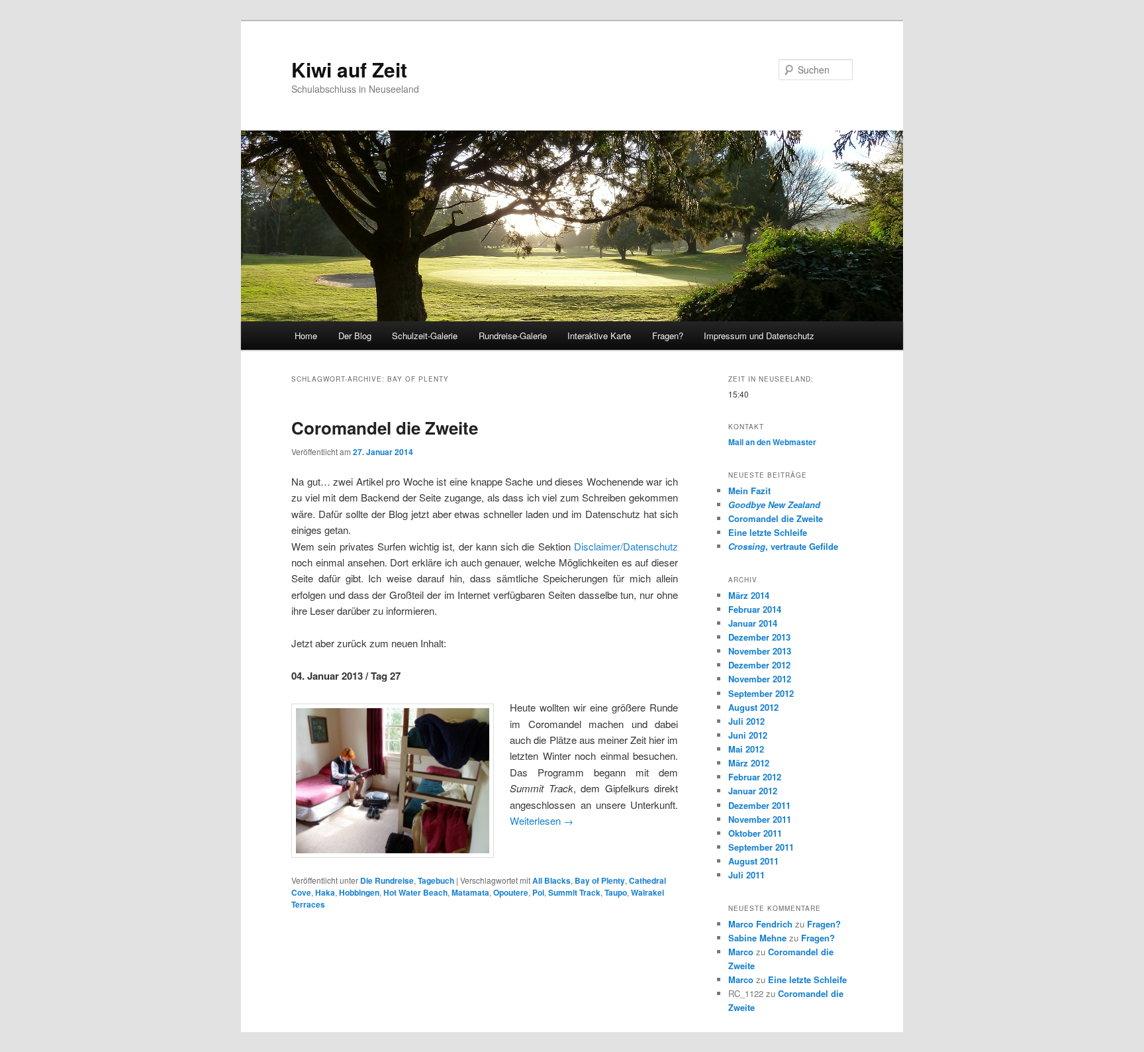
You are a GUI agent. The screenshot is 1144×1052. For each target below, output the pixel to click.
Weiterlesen (541, 820)
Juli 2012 (746, 721)
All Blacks (551, 880)
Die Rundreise (387, 880)
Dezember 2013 (759, 637)
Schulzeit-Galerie (424, 335)
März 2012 (748, 763)
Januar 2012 (752, 790)
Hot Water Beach (415, 892)
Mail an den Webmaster (772, 442)
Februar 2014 (754, 609)
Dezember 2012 (759, 664)
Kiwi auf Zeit (349, 69)
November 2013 (759, 651)
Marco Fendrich (760, 924)
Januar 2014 (752, 623)
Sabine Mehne (757, 937)
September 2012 (761, 693)
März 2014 (748, 595)
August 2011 (753, 861)
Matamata (470, 892)
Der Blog (354, 335)
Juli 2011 (746, 874)
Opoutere (510, 892)
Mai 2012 (746, 749)
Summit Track (574, 892)
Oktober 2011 (755, 833)
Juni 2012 (747, 735)
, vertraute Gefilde (783, 546)
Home (306, 335)
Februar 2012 (754, 776)
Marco (740, 951)
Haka (325, 892)
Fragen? (667, 335)
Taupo (615, 892)
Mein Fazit (749, 490)
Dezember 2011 (759, 805)
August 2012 (753, 707)
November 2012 (759, 678)
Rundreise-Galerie (513, 335)
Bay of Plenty (600, 880)
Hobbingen (359, 892)
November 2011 (759, 819)
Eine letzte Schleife (767, 532)
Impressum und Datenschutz (759, 335)
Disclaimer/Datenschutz (626, 546)
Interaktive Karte (599, 335)
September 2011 (761, 847)
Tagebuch (436, 880)
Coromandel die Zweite (384, 427)
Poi (538, 892)
